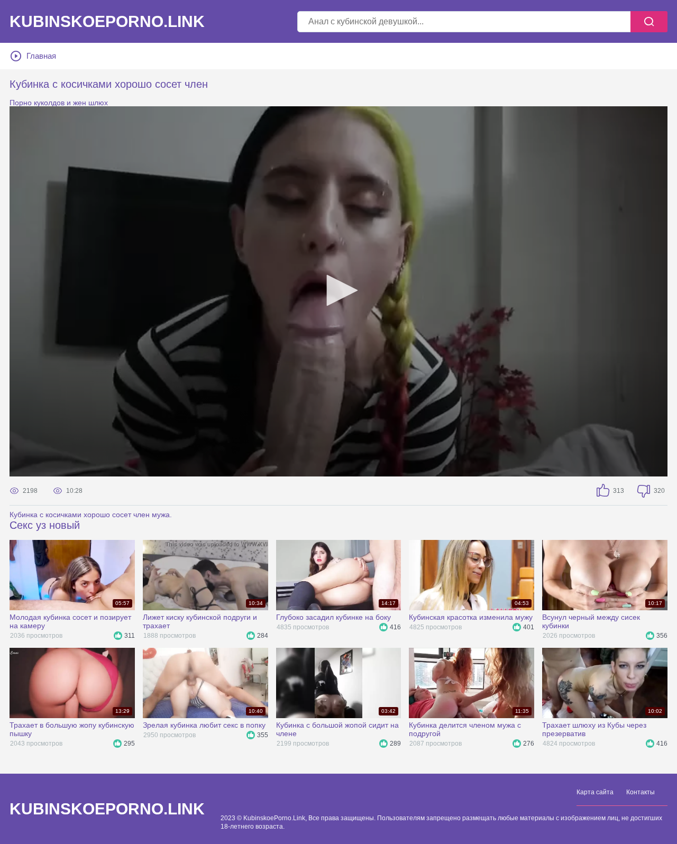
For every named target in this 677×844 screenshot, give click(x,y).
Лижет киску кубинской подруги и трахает (200, 621)
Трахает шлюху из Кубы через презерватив (594, 729)
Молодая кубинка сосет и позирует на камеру (70, 621)
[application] (338, 291)
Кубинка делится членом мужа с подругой (465, 729)
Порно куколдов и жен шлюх (59, 102)
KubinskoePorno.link (107, 22)
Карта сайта (595, 792)
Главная (41, 55)
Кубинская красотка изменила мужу (471, 617)
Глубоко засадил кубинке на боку (333, 617)
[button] (338, 290)
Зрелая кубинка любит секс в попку (204, 725)
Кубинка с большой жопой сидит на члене (337, 729)
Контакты (640, 792)
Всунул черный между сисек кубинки (591, 621)
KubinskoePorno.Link (107, 809)
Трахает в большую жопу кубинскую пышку (72, 729)
